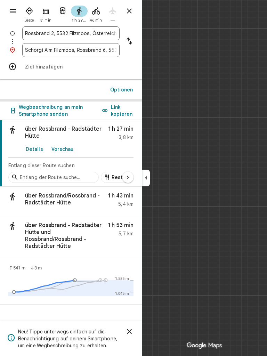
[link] (71, 153)
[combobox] (71, 33)
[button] (71, 201)
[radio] (29, 13)
